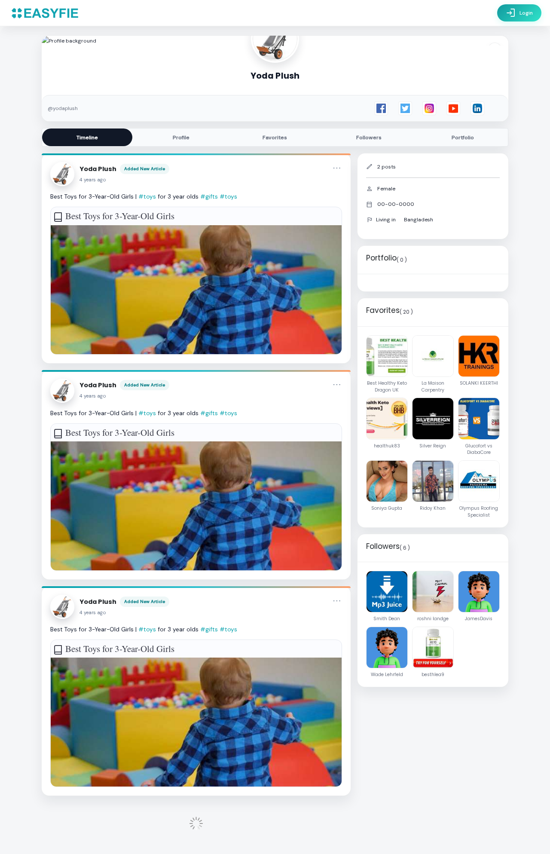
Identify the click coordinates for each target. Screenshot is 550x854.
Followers (369, 137)
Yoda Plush (97, 169)
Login (519, 13)
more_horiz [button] (337, 168)
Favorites (275, 137)
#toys (147, 196)
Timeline (87, 137)
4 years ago (92, 180)
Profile (181, 137)
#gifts (209, 196)
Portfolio (463, 137)
